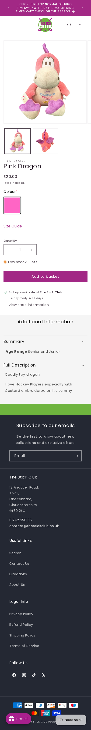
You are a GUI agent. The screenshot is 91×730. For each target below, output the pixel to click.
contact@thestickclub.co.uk (34, 526)
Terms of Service (24, 646)
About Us (17, 584)
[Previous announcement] (9, 8)
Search (15, 553)
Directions (18, 574)
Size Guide (13, 226)
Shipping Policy (22, 635)
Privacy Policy (21, 614)
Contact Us (19, 563)
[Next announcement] (82, 8)
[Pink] (12, 205)
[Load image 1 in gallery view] (17, 141)
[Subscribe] (76, 455)
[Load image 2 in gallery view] (45, 141)
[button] (9, 25)
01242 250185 (20, 520)
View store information (29, 304)
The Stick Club (37, 721)
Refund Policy (21, 624)
